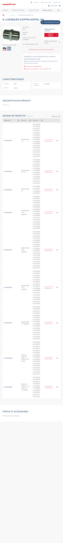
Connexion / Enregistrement (33, 66)
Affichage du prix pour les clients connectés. (41, 49)
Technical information (18, 10)
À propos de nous (33, 10)
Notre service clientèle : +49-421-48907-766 (38, 69)
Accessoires (12, 15)
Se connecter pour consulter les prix (48, 140)
